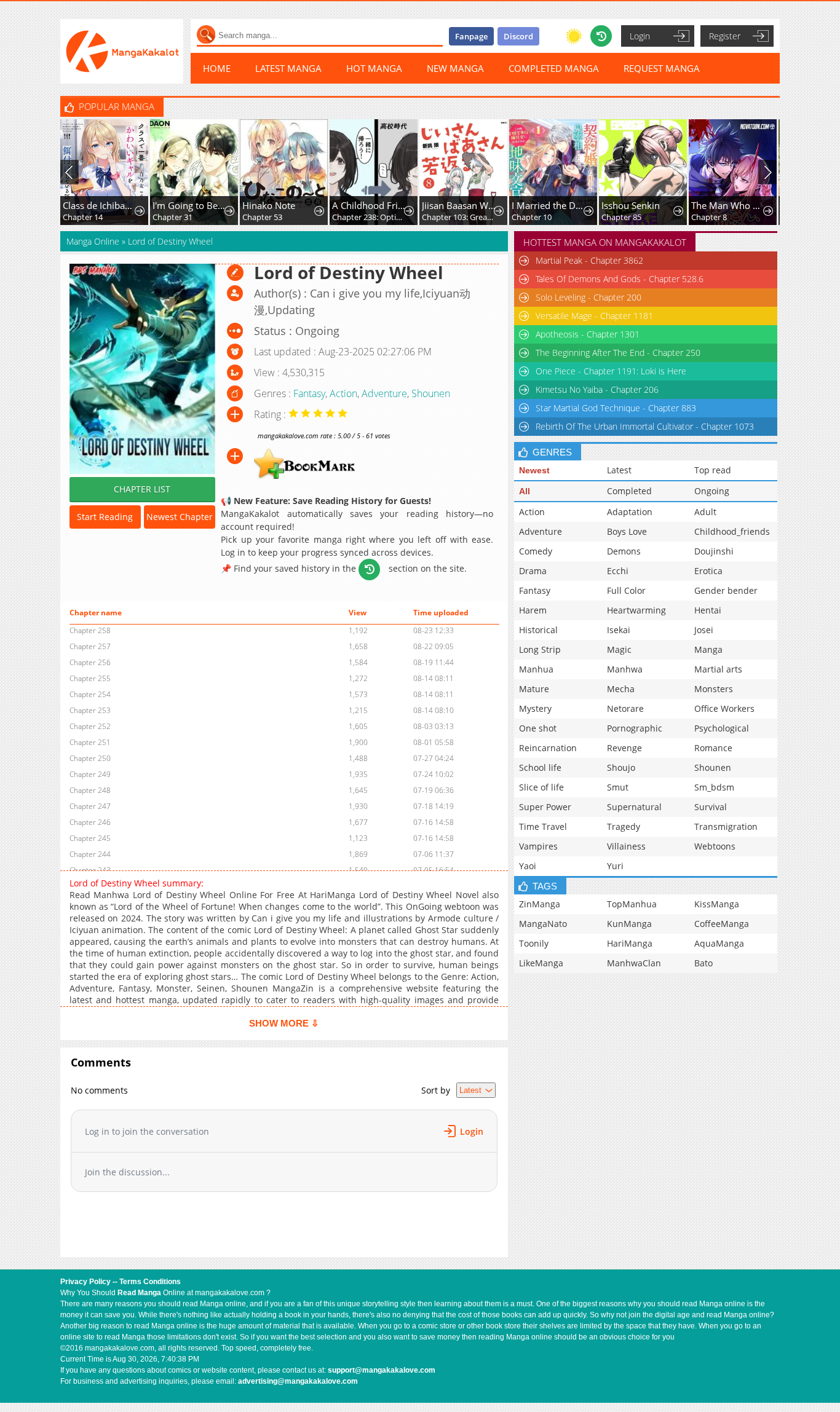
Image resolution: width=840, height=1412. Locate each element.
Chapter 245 (90, 838)
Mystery (535, 708)
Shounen (430, 393)
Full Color (626, 590)
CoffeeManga (721, 923)
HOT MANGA (374, 68)
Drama (533, 571)
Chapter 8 (709, 217)
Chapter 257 (90, 646)
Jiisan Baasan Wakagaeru (459, 205)
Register (724, 36)
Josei (703, 630)
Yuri (615, 866)
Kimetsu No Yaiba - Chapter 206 (597, 389)
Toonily (534, 943)
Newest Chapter (179, 517)
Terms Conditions (150, 1281)
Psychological (721, 728)
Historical (538, 630)
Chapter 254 (90, 694)
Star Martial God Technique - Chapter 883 (616, 408)
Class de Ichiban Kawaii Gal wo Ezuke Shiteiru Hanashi (100, 205)
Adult (705, 512)
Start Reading (105, 517)
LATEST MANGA (288, 68)
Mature (534, 689)
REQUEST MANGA (662, 68)
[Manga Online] (121, 51)
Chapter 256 (90, 662)
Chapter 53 (262, 217)
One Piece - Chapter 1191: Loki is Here (611, 371)
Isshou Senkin (630, 205)
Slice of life (541, 787)
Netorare (625, 708)
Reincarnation (548, 748)
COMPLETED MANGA (554, 68)
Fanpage (471, 36)
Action (343, 393)
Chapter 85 (621, 217)
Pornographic (634, 728)
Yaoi (527, 866)
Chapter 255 (90, 678)
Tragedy (623, 826)
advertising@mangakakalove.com (298, 1381)
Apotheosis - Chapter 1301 (588, 334)
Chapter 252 (90, 726)
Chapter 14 (83, 217)
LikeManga (541, 963)
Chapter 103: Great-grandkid (459, 217)
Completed (629, 491)
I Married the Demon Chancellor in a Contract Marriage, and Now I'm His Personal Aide (549, 205)
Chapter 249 (90, 774)
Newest (534, 470)
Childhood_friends (732, 531)
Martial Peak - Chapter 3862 (589, 260)
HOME (217, 68)
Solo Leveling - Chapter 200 (588, 297)
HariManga (629, 943)
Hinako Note (268, 205)
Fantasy (309, 393)
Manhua (536, 669)
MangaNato (543, 923)
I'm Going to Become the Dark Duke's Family (190, 205)
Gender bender (726, 590)
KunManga (629, 923)
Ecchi (617, 571)
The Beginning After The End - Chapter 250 (618, 352)
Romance (713, 748)
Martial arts (718, 669)
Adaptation (629, 512)
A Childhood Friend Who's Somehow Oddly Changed (369, 205)
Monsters (713, 689)
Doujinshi (714, 551)
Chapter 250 (90, 758)
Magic (619, 649)
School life (540, 767)
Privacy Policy (85, 1281)
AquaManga (719, 943)
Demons (624, 551)
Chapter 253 (90, 710)
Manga (708, 649)
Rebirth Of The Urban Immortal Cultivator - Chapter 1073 (645, 426)
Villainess (626, 846)
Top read (712, 470)
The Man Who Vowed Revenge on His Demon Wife (728, 205)
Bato (703, 963)
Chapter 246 (90, 822)
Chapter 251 (90, 742)
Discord (518, 36)
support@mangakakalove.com (381, 1370)
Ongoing (711, 491)
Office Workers (724, 708)
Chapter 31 (172, 217)
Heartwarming (636, 610)
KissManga (716, 904)
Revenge (624, 748)
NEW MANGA (455, 68)
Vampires (538, 846)
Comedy (535, 551)
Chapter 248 (90, 790)
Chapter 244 (90, 854)
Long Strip (540, 649)
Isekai (618, 630)
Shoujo (621, 767)
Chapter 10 (532, 217)
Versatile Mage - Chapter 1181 (594, 315)
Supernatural (634, 807)
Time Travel (543, 826)
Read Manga (139, 1292)
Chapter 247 (90, 806)
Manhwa (625, 669)
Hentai (707, 610)
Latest (619, 470)
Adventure (384, 393)
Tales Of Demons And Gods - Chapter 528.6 (619, 279)
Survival (710, 807)
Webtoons (714, 846)
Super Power (545, 807)
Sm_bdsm (714, 787)
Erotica (708, 571)
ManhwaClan (634, 963)
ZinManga (539, 904)
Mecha (621, 689)
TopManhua (632, 904)
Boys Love (627, 531)
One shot (538, 728)
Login (640, 36)
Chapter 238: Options (369, 217)
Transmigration (726, 826)
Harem (533, 610)
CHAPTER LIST (142, 489)
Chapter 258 (90, 630)
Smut (617, 787)
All (524, 491)
